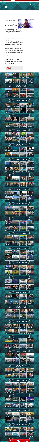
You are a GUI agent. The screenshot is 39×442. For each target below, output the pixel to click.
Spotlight (29, 0)
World (21, 0)
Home (6, 0)
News (9, 0)
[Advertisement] (19, 14)
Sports (13, 0)
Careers (24, 0)
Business (16, 0)
